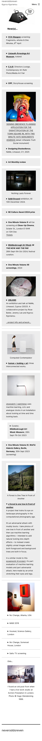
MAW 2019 (14, 623)
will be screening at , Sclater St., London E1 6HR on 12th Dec (20, 228)
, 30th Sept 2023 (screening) (20, 450)
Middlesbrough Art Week (19, 245)
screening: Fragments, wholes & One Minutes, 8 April (18, 40)
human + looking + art (18, 363)
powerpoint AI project (16, 561)
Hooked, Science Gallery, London (19, 633)
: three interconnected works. (20, 365)
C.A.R (10, 67)
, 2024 (17, 266)
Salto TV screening (17, 653)
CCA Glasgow (14, 37)
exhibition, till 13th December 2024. (19, 200)
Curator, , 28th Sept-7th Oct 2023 (19, 431)
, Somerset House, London (18, 644)
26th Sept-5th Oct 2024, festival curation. (20, 250)
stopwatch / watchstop (16, 404)
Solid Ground (14, 199)
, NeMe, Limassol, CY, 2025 (18, 150)
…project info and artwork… (18, 322)
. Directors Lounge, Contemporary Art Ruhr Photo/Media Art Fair (18, 70)
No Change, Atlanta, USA (20, 615)
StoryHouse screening (20, 83)
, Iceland (18, 55)
